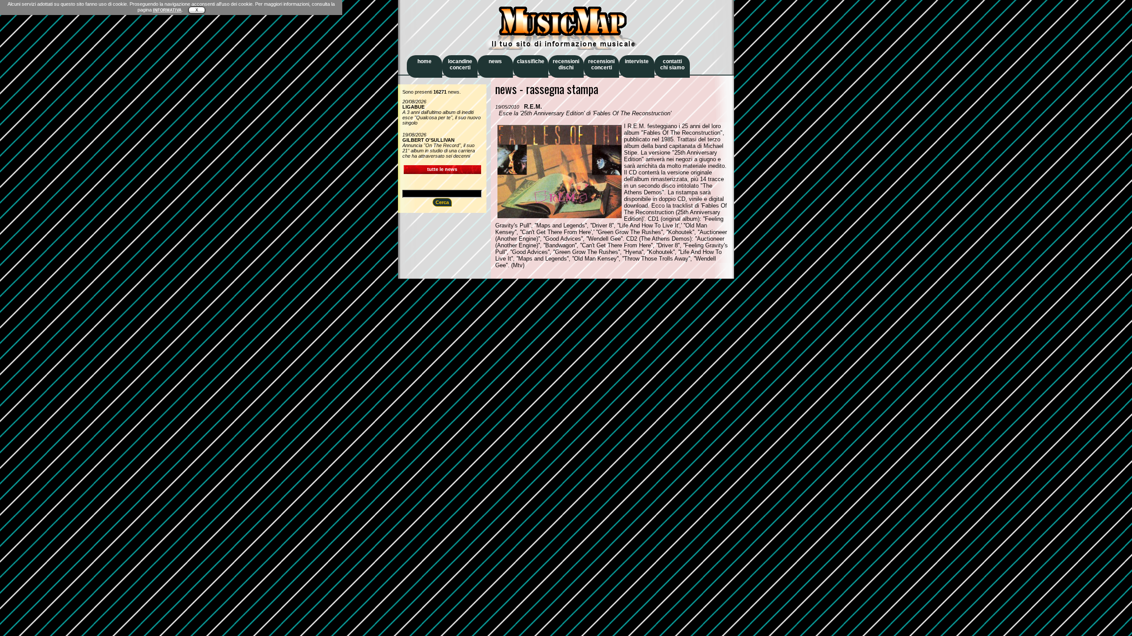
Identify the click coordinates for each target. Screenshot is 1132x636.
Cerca (442, 202)
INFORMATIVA (167, 10)
